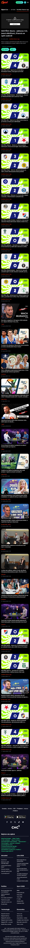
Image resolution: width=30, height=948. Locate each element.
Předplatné (19, 2)
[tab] (5, 9)
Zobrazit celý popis (7, 46)
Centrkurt (3, 374)
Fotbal (2, 449)
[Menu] (28, 2)
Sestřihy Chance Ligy (14, 39)
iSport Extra (4, 349)
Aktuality (3, 549)
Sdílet (6, 49)
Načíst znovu (15, 24)
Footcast (3, 624)
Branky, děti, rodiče (6, 499)
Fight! (2, 324)
